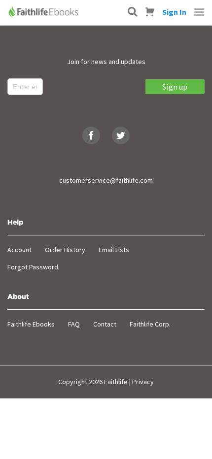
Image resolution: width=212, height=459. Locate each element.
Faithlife (116, 381)
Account (19, 249)
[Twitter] (121, 135)
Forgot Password (32, 266)
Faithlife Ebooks (31, 324)
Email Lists (114, 249)
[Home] (44, 12)
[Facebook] (91, 135)
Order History (65, 249)
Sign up (174, 87)
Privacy (143, 381)
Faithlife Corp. (150, 324)
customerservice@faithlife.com (106, 180)
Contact (104, 324)
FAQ (74, 324)
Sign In (174, 12)
